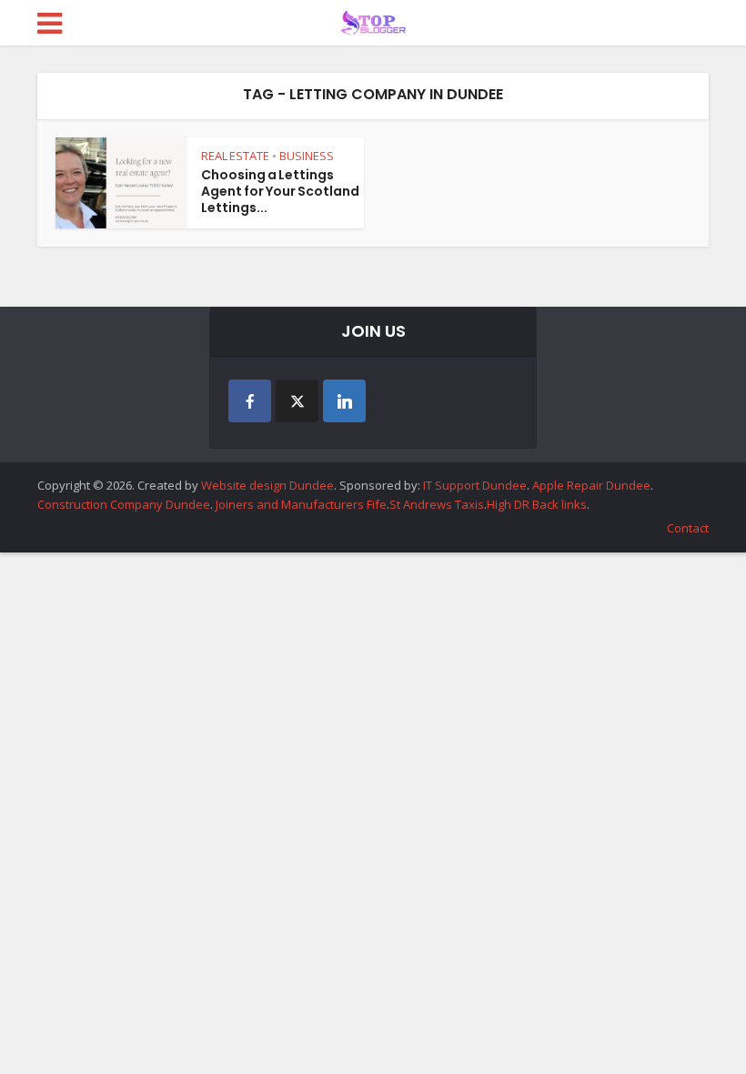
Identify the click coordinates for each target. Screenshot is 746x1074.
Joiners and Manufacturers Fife (301, 504)
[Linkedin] (344, 401)
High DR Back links (537, 504)
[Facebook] (249, 401)
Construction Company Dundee (123, 504)
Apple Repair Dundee (591, 485)
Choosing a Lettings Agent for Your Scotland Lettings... (280, 191)
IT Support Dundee (475, 485)
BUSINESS (306, 155)
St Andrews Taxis (436, 504)
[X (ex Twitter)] (297, 401)
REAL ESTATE (235, 155)
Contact (688, 528)
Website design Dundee (267, 485)
